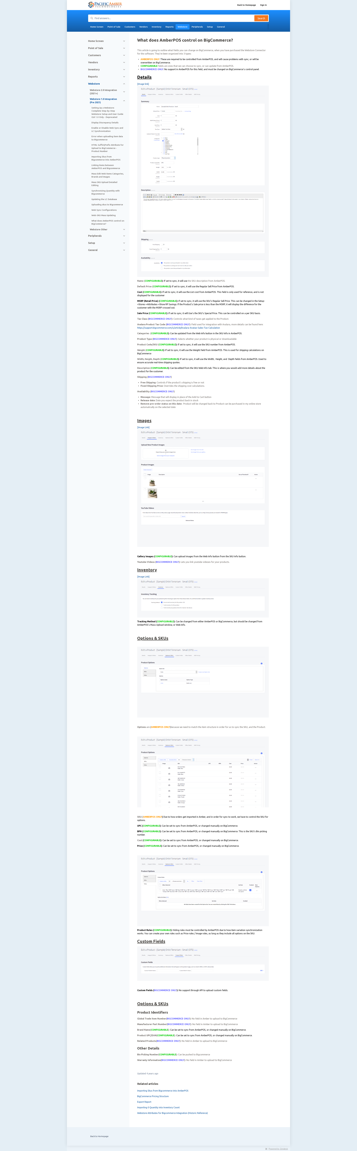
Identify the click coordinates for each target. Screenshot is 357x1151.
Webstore (182, 27)
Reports (169, 27)
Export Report (144, 1102)
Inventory (156, 27)
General (221, 27)
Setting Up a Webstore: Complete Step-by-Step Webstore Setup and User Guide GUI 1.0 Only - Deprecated (107, 112)
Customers (130, 27)
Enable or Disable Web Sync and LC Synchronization (107, 129)
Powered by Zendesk (278, 1149)
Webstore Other (98, 229)
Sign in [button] (263, 5)
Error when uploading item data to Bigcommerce (107, 138)
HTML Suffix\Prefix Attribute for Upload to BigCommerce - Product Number (107, 148)
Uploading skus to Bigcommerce (107, 204)
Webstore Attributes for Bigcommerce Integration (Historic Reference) (172, 1113)
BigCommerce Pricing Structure (153, 1096)
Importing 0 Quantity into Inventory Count (158, 1107)
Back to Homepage (246, 5)
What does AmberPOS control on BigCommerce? (107, 222)
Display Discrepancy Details (104, 122)
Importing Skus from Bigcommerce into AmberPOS (162, 1090)
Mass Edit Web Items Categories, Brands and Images (107, 175)
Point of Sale (114, 27)
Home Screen (96, 27)
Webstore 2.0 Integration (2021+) (103, 92)
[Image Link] (143, 427)
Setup (210, 27)
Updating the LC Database (104, 199)
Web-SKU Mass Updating (103, 215)
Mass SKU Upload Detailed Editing (104, 184)
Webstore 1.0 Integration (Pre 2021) (103, 101)
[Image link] (143, 84)
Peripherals (197, 27)
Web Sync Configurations (104, 210)
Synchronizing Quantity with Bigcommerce (105, 192)
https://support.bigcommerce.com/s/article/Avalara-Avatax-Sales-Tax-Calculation (178, 328)
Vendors (143, 27)
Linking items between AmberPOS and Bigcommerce (105, 167)
